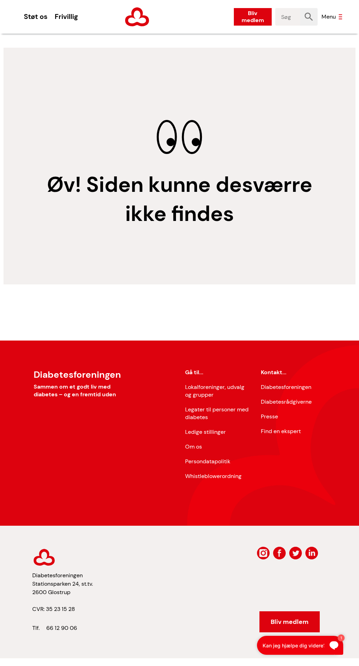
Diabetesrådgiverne (286, 401)
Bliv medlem (253, 16)
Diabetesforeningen (286, 387)
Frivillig (66, 16)
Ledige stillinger (205, 432)
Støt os (36, 16)
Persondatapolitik (207, 461)
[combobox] (287, 17)
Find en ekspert (281, 431)
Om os (193, 446)
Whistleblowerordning (213, 476)
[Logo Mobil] (137, 17)
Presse (269, 416)
